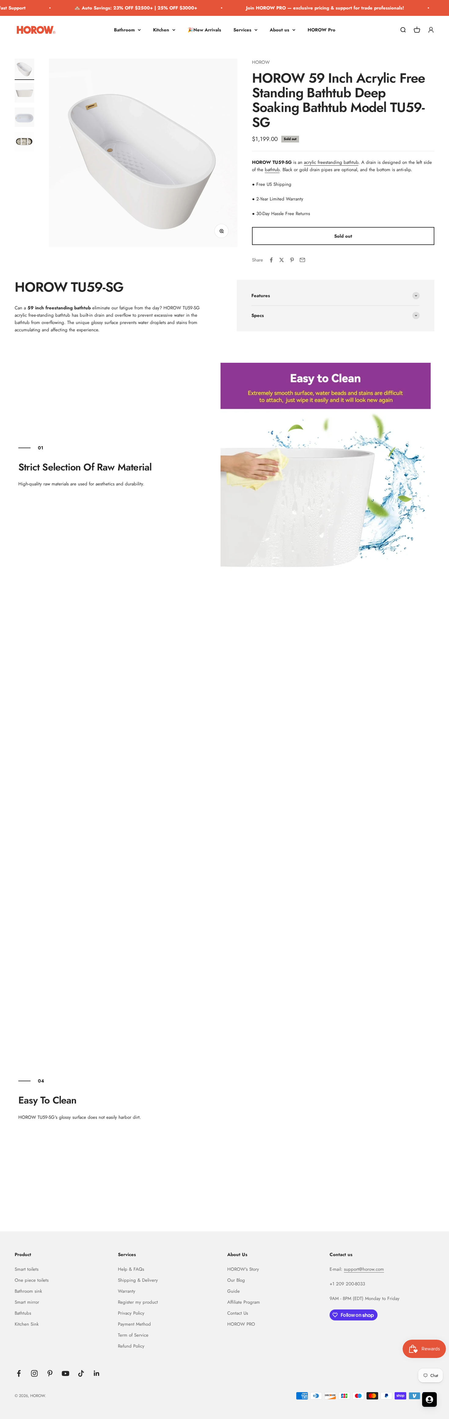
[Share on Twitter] (281, 260)
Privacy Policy (131, 1313)
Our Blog (236, 1280)
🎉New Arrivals (204, 30)
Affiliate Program (243, 1302)
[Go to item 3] (24, 118)
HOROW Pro (321, 30)
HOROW (261, 62)
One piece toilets (32, 1280)
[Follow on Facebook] (19, 1373)
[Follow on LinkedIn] (97, 1373)
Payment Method (134, 1324)
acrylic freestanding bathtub (331, 162)
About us (279, 30)
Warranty (126, 1291)
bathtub (272, 169)
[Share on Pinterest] (292, 260)
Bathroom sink (28, 1291)
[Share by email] (302, 260)
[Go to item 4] (24, 142)
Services (242, 30)
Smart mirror (27, 1302)
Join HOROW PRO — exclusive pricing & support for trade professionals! (315, 8)
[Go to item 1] (24, 69)
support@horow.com (364, 1269)
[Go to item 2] (24, 93)
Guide (233, 1291)
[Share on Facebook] (271, 260)
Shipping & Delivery (138, 1280)
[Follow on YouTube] (65, 1373)
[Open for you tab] (429, 1399)
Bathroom (124, 30)
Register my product (138, 1302)
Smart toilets (26, 1269)
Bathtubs (23, 1313)
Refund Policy (131, 1346)
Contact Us (237, 1313)
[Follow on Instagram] (34, 1373)
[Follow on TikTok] (81, 1373)
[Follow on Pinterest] (50, 1373)
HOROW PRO (241, 1324)
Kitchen (161, 30)
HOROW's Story (243, 1269)
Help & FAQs (131, 1269)
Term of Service (133, 1335)
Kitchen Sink (27, 1324)
